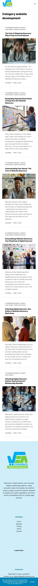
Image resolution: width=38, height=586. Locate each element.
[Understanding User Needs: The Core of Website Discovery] (19, 186)
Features (19, 524)
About (19, 529)
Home (19, 521)
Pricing (19, 526)
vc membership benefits (12, 27)
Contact (19, 531)
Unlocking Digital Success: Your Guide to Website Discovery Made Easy (18, 311)
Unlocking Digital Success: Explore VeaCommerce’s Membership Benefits (16, 381)
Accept (32, 582)
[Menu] (35, 4)
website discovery (20, 29)
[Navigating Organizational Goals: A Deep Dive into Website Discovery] (19, 118)
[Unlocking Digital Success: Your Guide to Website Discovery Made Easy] (19, 328)
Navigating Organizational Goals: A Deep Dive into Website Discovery (18, 101)
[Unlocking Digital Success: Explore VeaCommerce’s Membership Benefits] (19, 398)
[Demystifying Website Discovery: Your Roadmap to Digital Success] (19, 256)
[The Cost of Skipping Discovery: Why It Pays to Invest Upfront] (19, 51)
